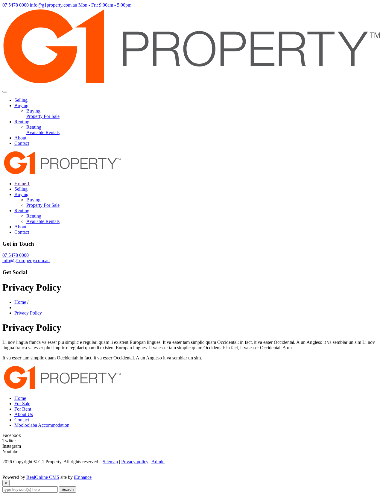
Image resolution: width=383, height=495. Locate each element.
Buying (21, 105)
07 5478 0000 (15, 4)
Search (67, 489)
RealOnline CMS (42, 477)
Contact (21, 143)
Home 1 (22, 183)
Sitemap (110, 461)
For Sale (22, 403)
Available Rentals (43, 132)
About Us (23, 414)
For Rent (22, 409)
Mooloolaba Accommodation (41, 425)
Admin (158, 461)
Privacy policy (134, 461)
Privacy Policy (28, 312)
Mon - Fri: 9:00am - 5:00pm (104, 4)
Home (20, 302)
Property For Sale (43, 116)
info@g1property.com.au (53, 4)
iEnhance (83, 477)
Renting (21, 121)
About (20, 137)
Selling (21, 100)
